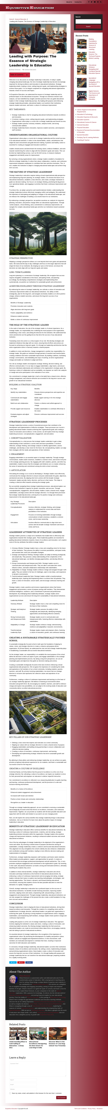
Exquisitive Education (47, 1014)
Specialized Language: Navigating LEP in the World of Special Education (94, 82)
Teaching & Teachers (37, 1010)
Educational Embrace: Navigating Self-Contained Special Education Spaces (94, 69)
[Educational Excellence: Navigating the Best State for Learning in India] (38, 1033)
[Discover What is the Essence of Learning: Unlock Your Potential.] (58, 1033)
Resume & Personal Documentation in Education (49, 1001)
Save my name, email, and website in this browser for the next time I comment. (37, 1093)
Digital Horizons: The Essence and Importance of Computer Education (94, 95)
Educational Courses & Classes (42, 1006)
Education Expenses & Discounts (19, 995)
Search (78, 17)
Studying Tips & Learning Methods (48, 1012)
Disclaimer (100, 1108)
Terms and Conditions (80, 1108)
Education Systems (28, 1008)
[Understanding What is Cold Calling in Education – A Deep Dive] (18, 1033)
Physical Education (33, 997)
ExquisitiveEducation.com (40, 984)
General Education (30, 69)
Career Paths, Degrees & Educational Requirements (45, 1004)
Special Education (15, 1010)
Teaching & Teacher (83, 140)
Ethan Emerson (15, 69)
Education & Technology (57, 997)
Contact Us (78, 2)
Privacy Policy (92, 1108)
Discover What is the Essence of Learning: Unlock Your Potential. (57, 1043)
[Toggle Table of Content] (26, 74)
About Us (69, 2)
